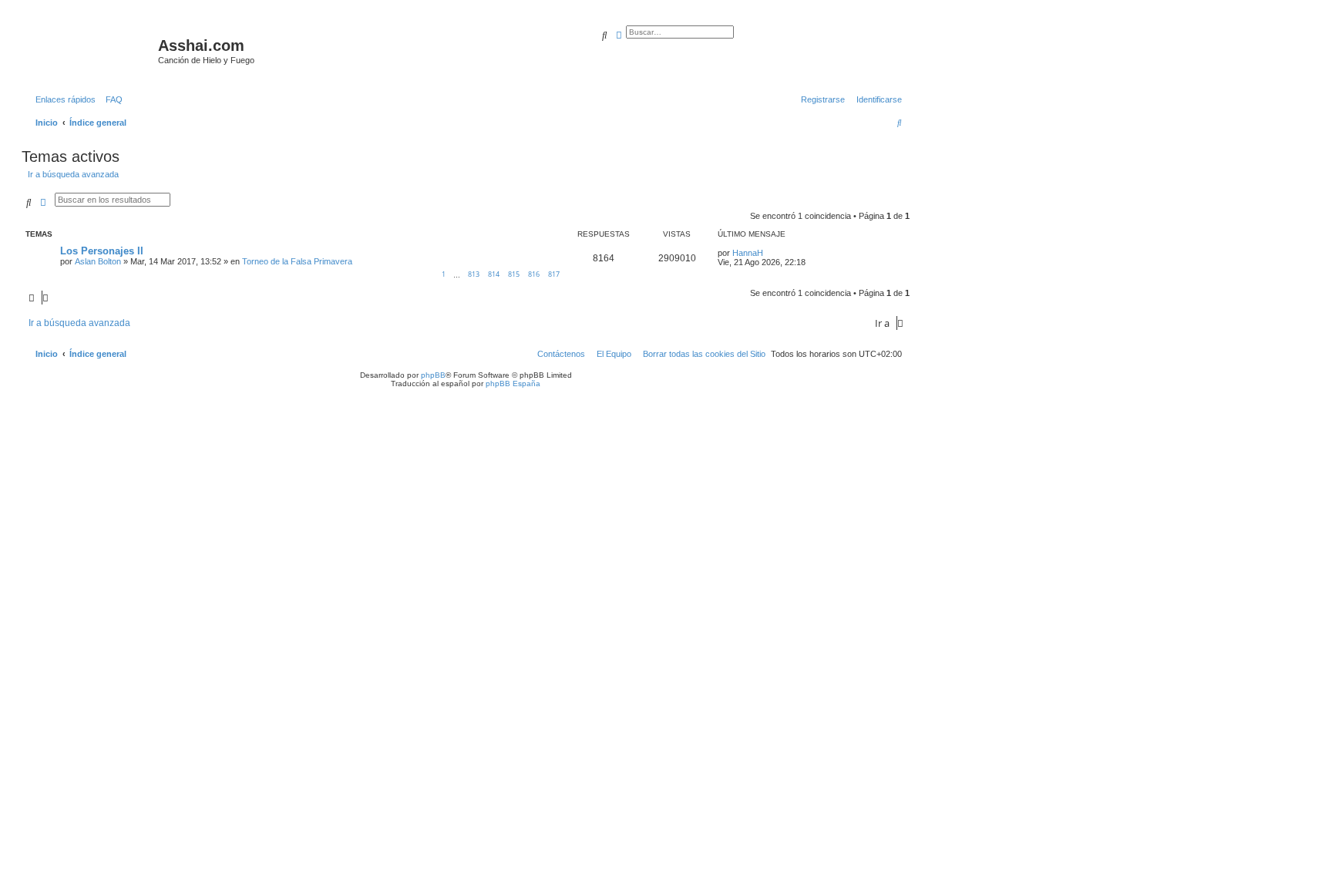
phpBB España (513, 383)
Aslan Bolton (98, 261)
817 (554, 274)
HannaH (747, 252)
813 (473, 274)
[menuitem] (111, 99)
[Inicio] (91, 50)
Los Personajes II (101, 251)
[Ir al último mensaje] (768, 252)
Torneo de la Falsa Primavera (297, 261)
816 (534, 274)
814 (494, 274)
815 (514, 274)
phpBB (433, 375)
